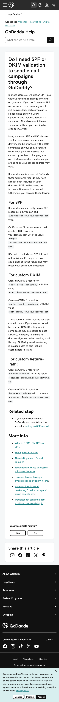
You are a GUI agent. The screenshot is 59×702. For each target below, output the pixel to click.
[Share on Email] (12, 555)
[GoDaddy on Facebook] (5, 648)
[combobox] (26, 40)
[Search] (50, 40)
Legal (15, 659)
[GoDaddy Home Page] (16, 626)
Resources (8, 590)
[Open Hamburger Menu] (4, 5)
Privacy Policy (28, 659)
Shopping (8, 614)
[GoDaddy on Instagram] (12, 648)
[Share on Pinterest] (44, 555)
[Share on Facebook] (20, 555)
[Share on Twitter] (36, 555)
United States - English (15, 639)
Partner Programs (12, 598)
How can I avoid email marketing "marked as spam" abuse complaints (31, 490)
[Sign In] (47, 5)
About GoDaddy (11, 573)
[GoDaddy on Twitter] (28, 648)
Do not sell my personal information (29, 665)
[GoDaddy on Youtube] (36, 648)
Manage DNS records (26, 452)
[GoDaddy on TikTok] (20, 648)
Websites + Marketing (29, 21)
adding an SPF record (37, 426)
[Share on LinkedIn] (28, 555)
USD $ (49, 639)
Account (7, 606)
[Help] (40, 5)
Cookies (43, 659)
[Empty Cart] (53, 5)
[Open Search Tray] (34, 5)
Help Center (9, 582)
